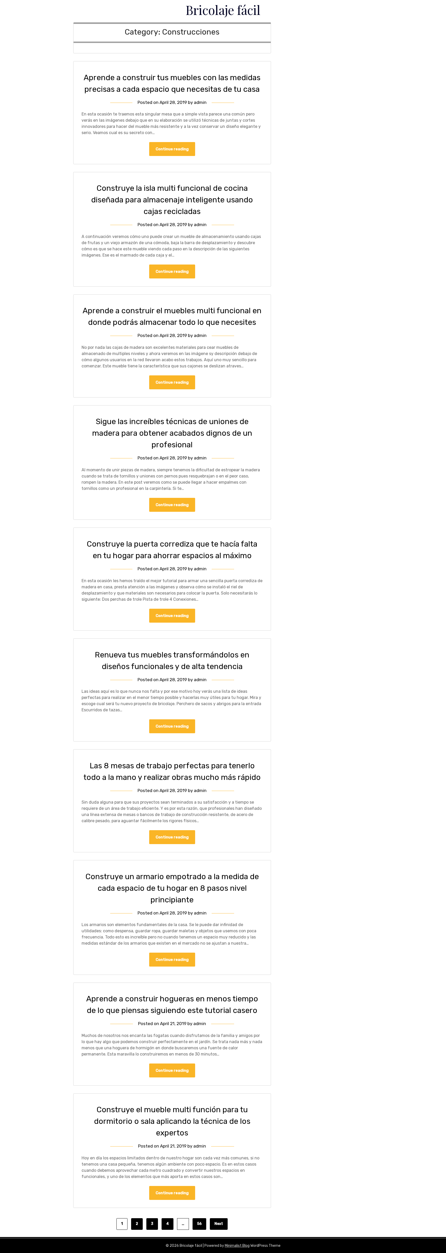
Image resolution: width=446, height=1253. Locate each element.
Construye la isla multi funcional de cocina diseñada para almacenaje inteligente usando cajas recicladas (172, 200)
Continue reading (172, 149)
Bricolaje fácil (223, 10)
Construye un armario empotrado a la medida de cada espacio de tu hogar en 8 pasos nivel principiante (172, 888)
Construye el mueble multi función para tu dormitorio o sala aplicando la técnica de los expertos (172, 1121)
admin (200, 102)
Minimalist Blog (237, 1245)
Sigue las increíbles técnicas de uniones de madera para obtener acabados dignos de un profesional (172, 433)
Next (218, 1224)
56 (199, 1224)
